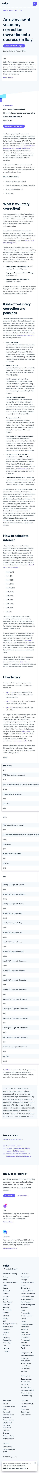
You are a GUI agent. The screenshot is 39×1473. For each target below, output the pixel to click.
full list (7, 1070)
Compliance (28, 640)
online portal (25, 731)
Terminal (6, 1348)
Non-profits (25, 1337)
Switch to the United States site (14, 1468)
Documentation (26, 1379)
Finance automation (28, 1294)
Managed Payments (10, 1324)
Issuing (5, 1318)
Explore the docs (9, 1248)
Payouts (6, 1332)
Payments (6, 1329)
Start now (8, 1195)
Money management (28, 1305)
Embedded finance (27, 1291)
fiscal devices (23, 469)
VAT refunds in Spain (13, 1146)
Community (7, 1412)
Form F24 (9, 692)
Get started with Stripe (13, 46)
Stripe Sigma (7, 1343)
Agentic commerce (27, 1282)
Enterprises (25, 1277)
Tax (21, 10)
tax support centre (21, 741)
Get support (7, 1446)
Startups (24, 1280)
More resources (10, 10)
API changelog (26, 1387)
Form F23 (9, 707)
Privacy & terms (8, 1420)
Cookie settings (8, 1436)
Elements (6, 1305)
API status (24, 1384)
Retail (23, 1348)
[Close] (35, 1463)
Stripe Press (25, 1412)
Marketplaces (26, 1302)
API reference (26, 1382)
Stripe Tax (24, 662)
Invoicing (6, 1315)
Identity (6, 1313)
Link (4, 1321)
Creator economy (27, 1316)
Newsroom (25, 1409)
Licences (6, 1430)
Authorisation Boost (10, 1282)
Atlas (5, 1280)
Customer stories (9, 1406)
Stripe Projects (26, 1393)
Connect (6, 1296)
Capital (5, 1288)
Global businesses (27, 1296)
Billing (5, 1285)
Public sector (25, 1345)
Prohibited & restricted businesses (7, 1425)
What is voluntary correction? (14, 109)
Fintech (23, 1319)
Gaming (23, 1321)
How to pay (7, 120)
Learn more (7, 78)
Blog (4, 1409)
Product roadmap (27, 1404)
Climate (5, 1294)
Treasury (6, 1351)
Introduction (8, 106)
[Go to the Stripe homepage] (5, 1266)
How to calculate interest (12, 117)
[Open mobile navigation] (35, 4)
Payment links (8, 1326)
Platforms (24, 1307)
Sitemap (6, 1433)
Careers (24, 1406)
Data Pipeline (7, 1302)
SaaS (23, 1310)
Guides (5, 1404)
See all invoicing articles (12, 1139)
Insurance (24, 1329)
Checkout (6, 1291)
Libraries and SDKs (27, 1390)
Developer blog (26, 1396)
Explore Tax (7, 1222)
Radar (5, 1335)
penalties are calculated (26, 335)
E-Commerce (25, 1288)
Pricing (5, 1277)
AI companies (25, 1313)
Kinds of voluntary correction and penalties (19, 113)
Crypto (5, 1299)
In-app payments (27, 1299)
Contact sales (22, 1195)
